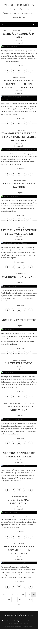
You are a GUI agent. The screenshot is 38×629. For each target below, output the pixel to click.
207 (14, 599)
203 (28, 594)
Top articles (31, 621)
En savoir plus (19, 65)
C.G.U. (26, 623)
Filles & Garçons (19, 77)
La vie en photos (19, 363)
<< (4, 594)
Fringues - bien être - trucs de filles (19, 30)
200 (12, 594)
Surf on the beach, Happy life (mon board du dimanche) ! (19, 84)
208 (20, 599)
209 (25, 599)
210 (30, 599)
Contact (10, 623)
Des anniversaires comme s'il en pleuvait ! (19, 550)
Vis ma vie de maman (19, 180)
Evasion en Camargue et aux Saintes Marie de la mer (19, 137)
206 (9, 599)
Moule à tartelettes (19, 320)
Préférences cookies (27, 626)
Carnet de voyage (19, 130)
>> (19, 604)
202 (23, 594)
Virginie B (12, 621)
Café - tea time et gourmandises (19, 317)
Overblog (30, 615)
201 (18, 594)
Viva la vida (19, 450)
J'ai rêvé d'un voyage (19, 277)
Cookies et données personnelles (13, 626)
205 (4, 599)
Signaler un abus (18, 623)
